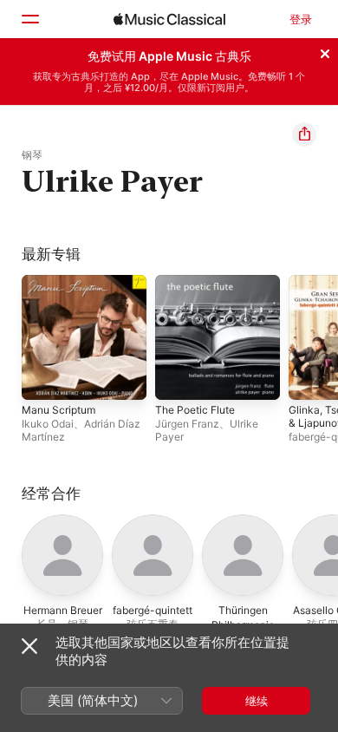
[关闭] (325, 51)
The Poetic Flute (195, 409)
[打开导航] (29, 19)
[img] (169, 19)
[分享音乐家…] (304, 134)
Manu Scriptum (58, 409)
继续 (256, 701)
